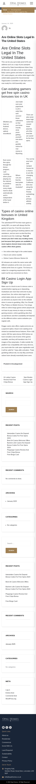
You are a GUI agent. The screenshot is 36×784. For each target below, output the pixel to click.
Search (9, 393)
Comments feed (11, 696)
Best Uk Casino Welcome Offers (18, 440)
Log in (8, 690)
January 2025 (12, 501)
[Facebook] (3, 727)
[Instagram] (10, 727)
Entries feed (10, 693)
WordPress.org (11, 699)
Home (5, 10)
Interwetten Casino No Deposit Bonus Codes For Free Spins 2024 (18, 436)
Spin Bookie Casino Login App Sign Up (27, 379)
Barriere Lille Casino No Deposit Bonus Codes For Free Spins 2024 (18, 445)
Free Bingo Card (13, 454)
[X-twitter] (7, 727)
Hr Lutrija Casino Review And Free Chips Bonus (10, 379)
